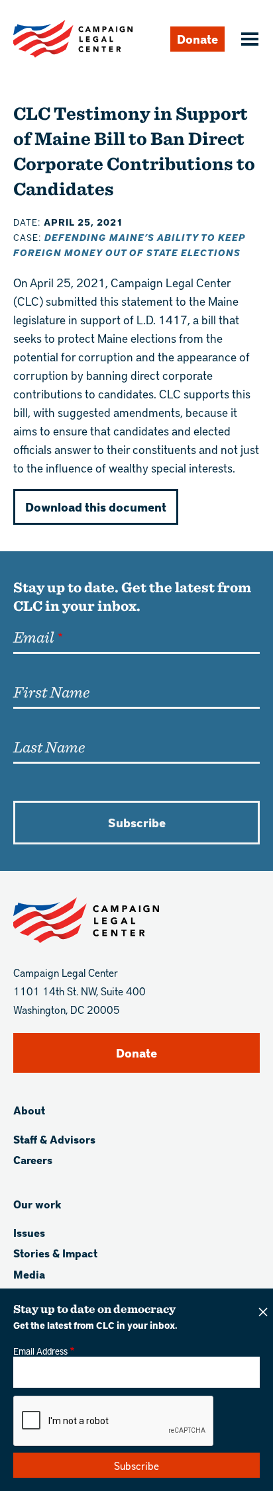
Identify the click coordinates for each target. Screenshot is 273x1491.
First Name (51, 691)
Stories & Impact (55, 1253)
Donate (197, 38)
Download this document (95, 506)
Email (33, 636)
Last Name (49, 746)
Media (29, 1274)
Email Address (40, 1351)
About (29, 1110)
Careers (32, 1160)
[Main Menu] (247, 40)
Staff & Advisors (54, 1139)
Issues (29, 1233)
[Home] (73, 38)
